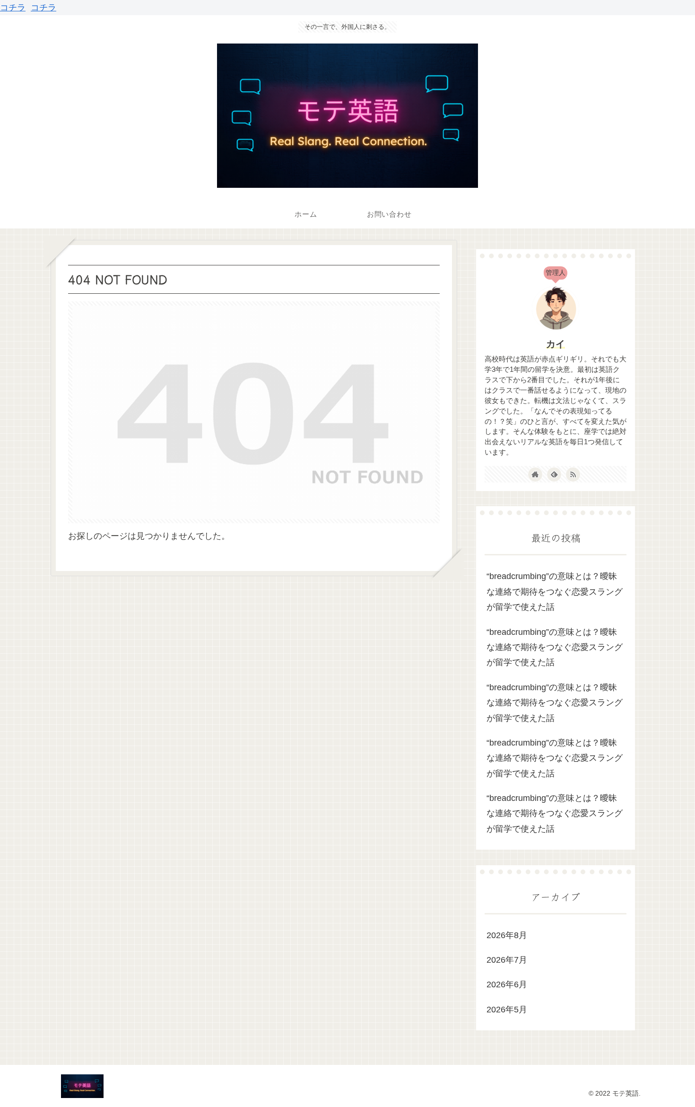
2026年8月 (506, 935)
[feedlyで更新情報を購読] (554, 474)
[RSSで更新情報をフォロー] (573, 474)
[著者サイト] (535, 474)
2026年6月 (506, 984)
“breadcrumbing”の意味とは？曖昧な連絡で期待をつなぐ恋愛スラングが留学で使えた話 (554, 591)
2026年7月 (506, 960)
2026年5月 (506, 1009)
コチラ (13, 7)
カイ (555, 344)
